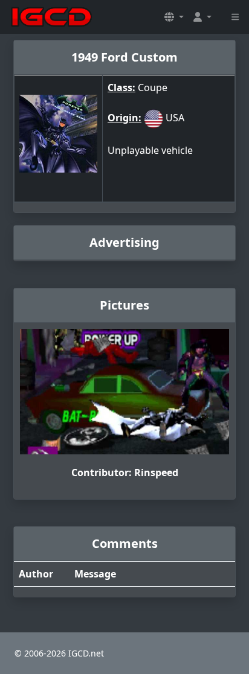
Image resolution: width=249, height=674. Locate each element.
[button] (174, 17)
